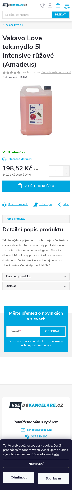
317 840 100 (39, 436)
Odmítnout (19, 477)
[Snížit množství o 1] (66, 173)
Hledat (60, 14)
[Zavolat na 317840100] (42, 5)
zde (56, 454)
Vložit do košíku (39, 186)
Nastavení (36, 464)
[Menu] (66, 5)
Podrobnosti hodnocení (56, 72)
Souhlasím (53, 478)
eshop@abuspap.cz (39, 430)
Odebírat (52, 331)
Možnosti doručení (20, 159)
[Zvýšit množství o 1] (66, 168)
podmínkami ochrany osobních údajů (42, 343)
